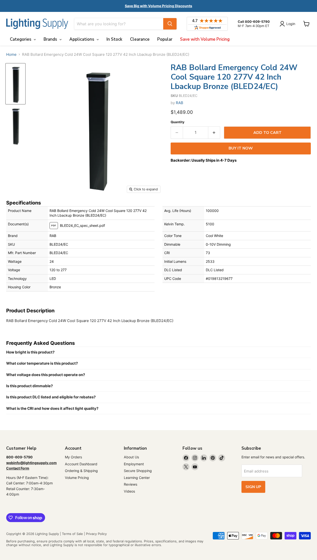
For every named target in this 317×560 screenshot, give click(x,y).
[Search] (170, 23)
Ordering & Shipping (81, 471)
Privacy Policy (96, 534)
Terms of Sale (72, 534)
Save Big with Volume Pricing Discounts (158, 6)
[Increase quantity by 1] (214, 132)
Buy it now (241, 148)
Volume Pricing (77, 477)
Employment (134, 464)
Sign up (253, 487)
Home (11, 54)
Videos (129, 491)
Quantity (178, 122)
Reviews (130, 484)
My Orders (73, 457)
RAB (179, 102)
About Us (131, 457)
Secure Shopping (138, 471)
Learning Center (137, 477)
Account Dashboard (81, 464)
